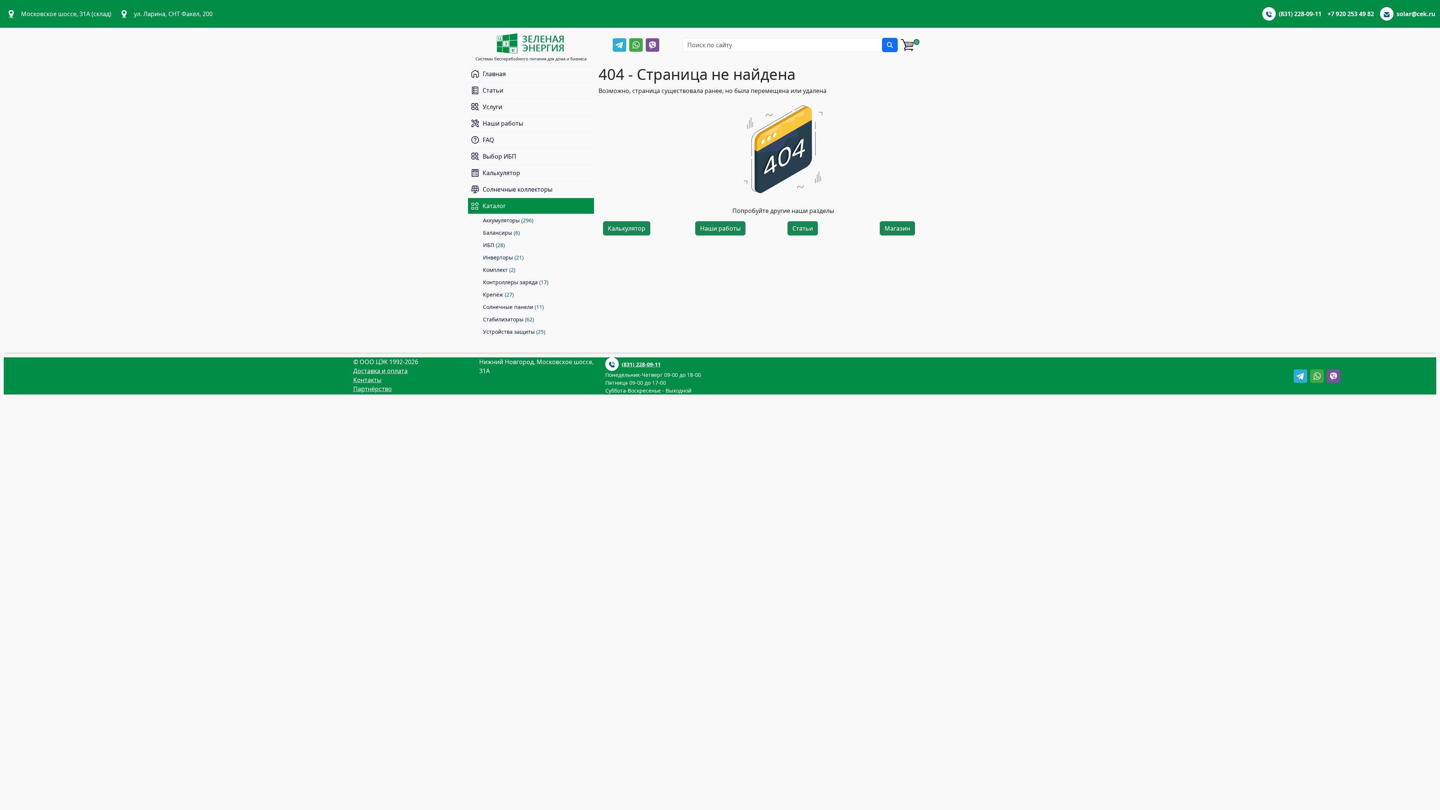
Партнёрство (372, 389)
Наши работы (720, 228)
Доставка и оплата (380, 371)
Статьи (802, 228)
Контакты (367, 380)
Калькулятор (626, 228)
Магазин (897, 228)
